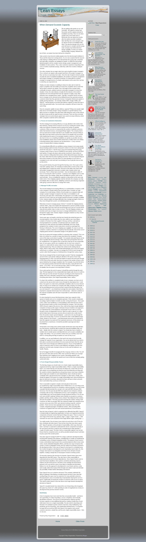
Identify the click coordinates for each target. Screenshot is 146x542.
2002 (91, 259)
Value (95, 211)
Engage (95, 189)
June (92, 219)
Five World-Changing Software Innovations (100, 147)
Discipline (98, 187)
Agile (105, 177)
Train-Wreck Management (98, 80)
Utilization (90, 211)
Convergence (97, 184)
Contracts (90, 184)
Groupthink (96, 190)
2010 (91, 245)
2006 (91, 250)
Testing (104, 207)
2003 (91, 257)
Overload (99, 195)
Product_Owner (102, 200)
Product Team (92, 199)
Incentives (91, 192)
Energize (90, 189)
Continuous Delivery (101, 182)
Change (100, 180)
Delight (96, 185)
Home (58, 521)
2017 (91, 232)
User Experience (102, 209)
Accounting (100, 177)
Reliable (104, 202)
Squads (89, 205)
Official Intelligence (100, 121)
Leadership (91, 194)
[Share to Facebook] (66, 516)
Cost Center (103, 184)
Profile (97, 25)
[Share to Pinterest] (67, 516)
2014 (91, 239)
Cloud (105, 180)
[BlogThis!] (63, 516)
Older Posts (80, 521)
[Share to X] (64, 516)
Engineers (101, 189)
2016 (91, 234)
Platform (90, 197)
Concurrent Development (98, 133)
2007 (91, 248)
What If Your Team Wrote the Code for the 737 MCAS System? (100, 109)
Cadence (95, 180)
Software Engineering (100, 203)
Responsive (90, 203)
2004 (91, 254)
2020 (91, 225)
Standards (97, 205)
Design (101, 185)
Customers (91, 185)
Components (91, 182)
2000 (91, 263)
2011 (91, 243)
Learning (101, 194)
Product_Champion (101, 199)
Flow (104, 189)
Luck (105, 194)
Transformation (92, 209)
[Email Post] (58, 515)
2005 (91, 252)
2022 (91, 217)
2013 (91, 241)
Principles (95, 197)
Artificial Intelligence (101, 179)
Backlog (90, 180)
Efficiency (103, 187)
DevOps (93, 187)
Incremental (97, 192)
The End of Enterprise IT (98, 160)
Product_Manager (92, 200)
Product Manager (102, 197)
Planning (104, 196)
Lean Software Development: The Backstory (100, 54)
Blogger (85, 535)
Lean (96, 194)
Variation (100, 211)
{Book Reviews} (92, 177)
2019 (91, 228)
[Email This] (61, 516)
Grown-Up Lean (99, 41)
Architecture (91, 179)
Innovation (104, 192)
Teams (99, 207)
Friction (90, 190)
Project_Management (94, 202)
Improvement (102, 190)
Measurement (92, 196)
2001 (91, 261)
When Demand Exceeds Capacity (55, 25)
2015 (91, 237)
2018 (91, 230)
